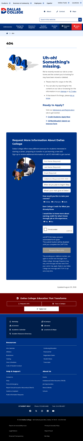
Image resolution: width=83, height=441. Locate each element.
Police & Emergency (12, 384)
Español (49, 3)
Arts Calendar (10, 348)
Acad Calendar (19, 330)
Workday (15, 322)
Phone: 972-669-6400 (41, 406)
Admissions (7, 27)
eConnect (15, 326)
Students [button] (4, 3)
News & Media (47, 387)
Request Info (66, 26)
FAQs (7, 381)
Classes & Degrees (31, 26)
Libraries (47, 326)
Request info (24, 304)
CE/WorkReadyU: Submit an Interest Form (58, 122)
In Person (57, 202)
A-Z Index (72, 91)
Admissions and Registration (63, 110)
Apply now (42, 309)
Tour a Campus (60, 304)
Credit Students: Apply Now (59, 117)
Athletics (8, 352)
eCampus (47, 322)
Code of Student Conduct (14, 366)
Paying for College (20, 26)
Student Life (54, 26)
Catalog (8, 359)
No (52, 221)
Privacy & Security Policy (52, 425)
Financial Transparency (16, 436)
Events (45, 377)
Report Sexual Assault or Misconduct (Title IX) (20, 387)
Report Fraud (49, 431)
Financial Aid (47, 352)
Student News (48, 359)
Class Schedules (11, 362)
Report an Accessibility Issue (18, 425)
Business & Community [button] (21, 3)
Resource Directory (21, 334)
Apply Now (77, 26)
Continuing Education (50, 348)
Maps (74, 11)
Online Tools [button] (62, 3)
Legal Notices (13, 431)
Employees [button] (38, 3)
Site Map (47, 436)
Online (47, 202)
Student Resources (43, 26)
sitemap (63, 91)
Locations (50, 330)
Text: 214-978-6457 (58, 406)
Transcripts (47, 362)
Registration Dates (49, 355)
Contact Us (9, 377)
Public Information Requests (15, 395)
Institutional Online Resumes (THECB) (54, 381)
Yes (46, 221)
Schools (45, 391)
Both (65, 202)
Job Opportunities (48, 384)
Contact (62, 11)
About (48, 11)
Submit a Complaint (12, 391)
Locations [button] (75, 3)
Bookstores (9, 355)
